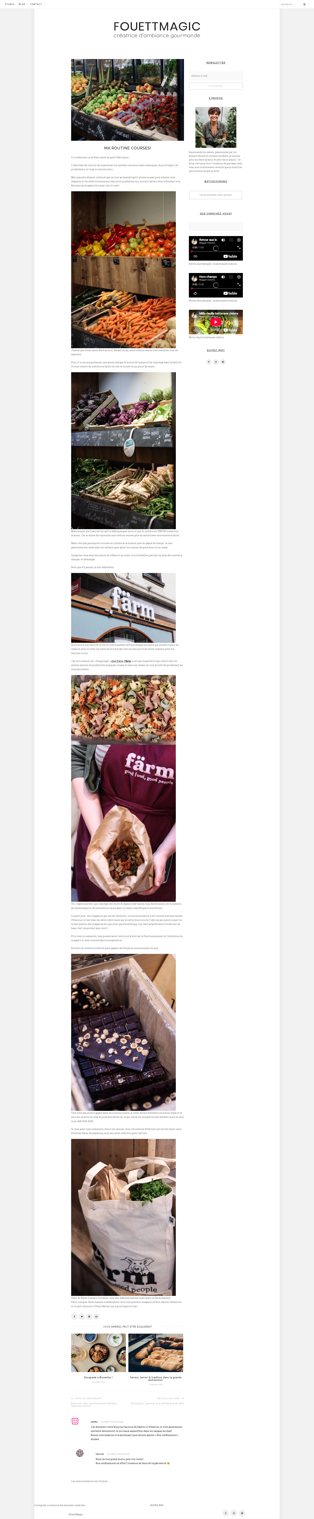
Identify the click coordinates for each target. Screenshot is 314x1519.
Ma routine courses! (127, 148)
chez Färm (117, 661)
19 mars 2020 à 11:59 (112, 1421)
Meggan (100, 1454)
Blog (22, 4)
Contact (36, 4)
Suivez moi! (157, 1505)
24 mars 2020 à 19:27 (118, 1454)
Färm (127, 661)
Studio (9, 4)
